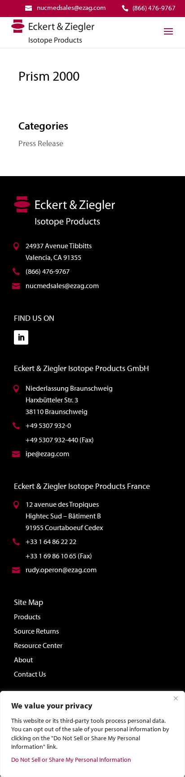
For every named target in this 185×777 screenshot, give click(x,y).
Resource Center (38, 645)
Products (27, 616)
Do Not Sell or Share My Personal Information (71, 759)
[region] (92, 734)
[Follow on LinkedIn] (21, 337)
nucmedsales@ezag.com (62, 285)
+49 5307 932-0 (48, 425)
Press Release (40, 143)
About (23, 659)
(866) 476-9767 (48, 271)
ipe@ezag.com (47, 453)
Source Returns (36, 630)
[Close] (175, 698)
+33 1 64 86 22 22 (51, 541)
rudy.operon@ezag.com (61, 569)
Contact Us (30, 673)
